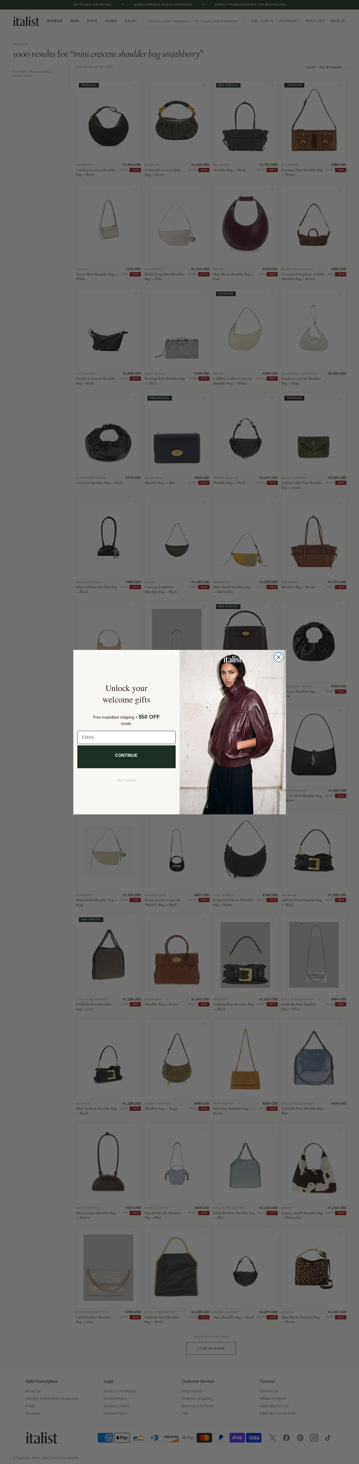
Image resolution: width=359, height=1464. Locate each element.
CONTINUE (126, 755)
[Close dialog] (278, 657)
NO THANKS (126, 780)
